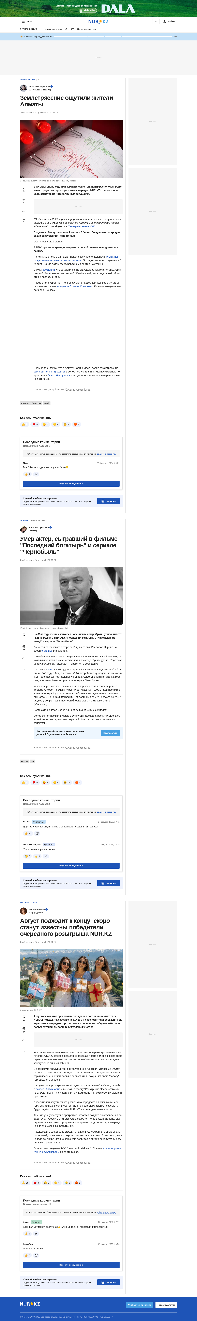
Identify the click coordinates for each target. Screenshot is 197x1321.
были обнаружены (59, 375)
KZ (156, 22)
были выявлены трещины (50, 371)
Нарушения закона (53, 29)
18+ (32, 761)
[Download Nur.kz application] (98, 8)
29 (27, 1183)
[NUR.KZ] (98, 21)
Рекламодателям (166, 1305)
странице (46, 650)
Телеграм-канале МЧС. (82, 226)
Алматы (25, 403)
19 (69, 782)
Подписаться (110, 733)
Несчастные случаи (86, 29)
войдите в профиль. (106, 454)
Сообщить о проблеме (139, 1305)
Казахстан (36, 403)
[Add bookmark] (23, 220)
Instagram (111, 501)
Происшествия (28, 29)
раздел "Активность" (48, 1089)
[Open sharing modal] (24, 210)
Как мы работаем (28, 903)
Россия (24, 761)
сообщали (49, 269)
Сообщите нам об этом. (78, 389)
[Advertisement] (98, 57)
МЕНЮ (30, 22)
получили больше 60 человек (75, 286)
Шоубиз (24, 521)
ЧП (66, 29)
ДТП (72, 29)
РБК (50, 669)
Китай (46, 403)
